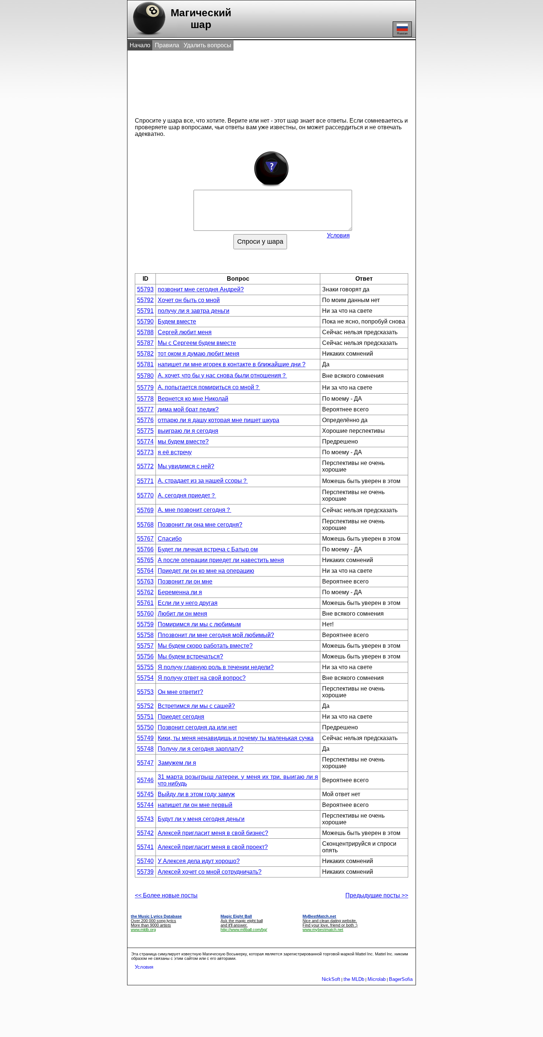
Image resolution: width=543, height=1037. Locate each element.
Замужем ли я (177, 763)
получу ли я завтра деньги (193, 311)
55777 (145, 409)
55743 (145, 819)
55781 (145, 364)
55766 (145, 549)
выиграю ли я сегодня (188, 431)
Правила (167, 45)
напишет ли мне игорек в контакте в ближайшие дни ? (231, 364)
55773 (145, 452)
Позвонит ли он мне (185, 581)
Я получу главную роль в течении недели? (216, 667)
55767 (145, 538)
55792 (145, 300)
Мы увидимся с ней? (186, 466)
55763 (145, 581)
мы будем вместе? (183, 441)
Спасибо (170, 538)
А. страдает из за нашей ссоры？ (203, 481)
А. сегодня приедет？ (187, 495)
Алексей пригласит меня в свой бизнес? (213, 833)
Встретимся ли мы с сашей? (196, 706)
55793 (145, 289)
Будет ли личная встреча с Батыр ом (208, 549)
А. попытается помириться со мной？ (209, 387)
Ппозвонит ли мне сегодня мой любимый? (216, 635)
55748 (145, 749)
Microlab (377, 979)
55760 (145, 613)
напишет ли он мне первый (195, 805)
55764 (145, 571)
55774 (145, 441)
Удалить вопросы (207, 45)
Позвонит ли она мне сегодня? (200, 524)
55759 (145, 624)
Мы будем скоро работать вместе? (205, 646)
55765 (145, 560)
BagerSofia (401, 979)
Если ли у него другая (188, 603)
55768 (145, 524)
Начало (140, 45)
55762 (145, 592)
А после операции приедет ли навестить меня (221, 560)
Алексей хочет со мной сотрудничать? (210, 872)
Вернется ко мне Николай (193, 399)
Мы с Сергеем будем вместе (197, 343)
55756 (145, 656)
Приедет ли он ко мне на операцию (206, 571)
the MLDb (354, 979)
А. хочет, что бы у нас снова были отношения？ (222, 375)
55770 (145, 495)
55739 (145, 872)
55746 (145, 780)
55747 (145, 763)
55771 (145, 481)
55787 (145, 343)
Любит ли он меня (182, 613)
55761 (145, 603)
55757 (145, 646)
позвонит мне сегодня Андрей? (201, 289)
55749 (145, 738)
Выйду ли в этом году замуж (196, 794)
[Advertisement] (263, 80)
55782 (145, 353)
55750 (145, 727)
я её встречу (175, 452)
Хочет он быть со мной (189, 300)
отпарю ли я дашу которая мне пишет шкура (218, 420)
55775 (145, 431)
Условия (338, 235)
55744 (145, 805)
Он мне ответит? (180, 692)
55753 (145, 692)
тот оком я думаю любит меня (198, 353)
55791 (145, 311)
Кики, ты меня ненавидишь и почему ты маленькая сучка (236, 738)
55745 (145, 794)
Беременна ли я (180, 592)
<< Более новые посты (166, 895)
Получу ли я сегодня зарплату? (200, 749)
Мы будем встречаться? (190, 656)
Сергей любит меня (185, 332)
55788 (145, 332)
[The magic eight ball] (147, 35)
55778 (145, 399)
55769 (145, 510)
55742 (145, 833)
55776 (145, 420)
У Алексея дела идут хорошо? (199, 861)
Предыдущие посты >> (376, 895)
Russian (402, 33)
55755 (145, 667)
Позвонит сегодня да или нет (197, 727)
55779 (145, 387)
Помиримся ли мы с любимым (199, 624)
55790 (145, 321)
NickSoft (331, 979)
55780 (145, 376)
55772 (145, 466)
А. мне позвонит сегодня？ (194, 510)
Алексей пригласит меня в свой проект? (213, 847)
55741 (145, 847)
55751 (145, 716)
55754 (145, 678)
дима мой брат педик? (188, 409)
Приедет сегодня (181, 716)
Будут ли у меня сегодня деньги (201, 819)
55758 (145, 635)
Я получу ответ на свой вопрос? (202, 678)
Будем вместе (177, 321)
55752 (145, 706)
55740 (145, 861)
